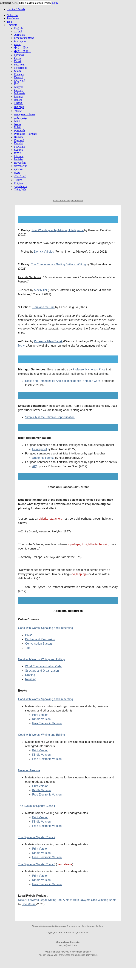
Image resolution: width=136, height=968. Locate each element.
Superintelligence (43, 457)
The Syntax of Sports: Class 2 (36, 837)
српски (18, 169)
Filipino (18, 183)
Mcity (21, 345)
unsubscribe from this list (85, 955)
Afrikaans (19, 34)
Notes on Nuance (29, 770)
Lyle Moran (29, 904)
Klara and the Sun (43, 307)
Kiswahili (19, 146)
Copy (55, 2)
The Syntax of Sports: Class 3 (36, 864)
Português (19, 130)
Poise (28, 635)
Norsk (17, 124)
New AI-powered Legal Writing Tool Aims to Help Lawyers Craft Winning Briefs (67, 899)
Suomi (17, 70)
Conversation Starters (38, 643)
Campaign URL (9, 2)
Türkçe (18, 179)
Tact (27, 647)
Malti (17, 120)
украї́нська (20, 186)
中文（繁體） (22, 51)
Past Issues (13, 18)
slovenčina (20, 162)
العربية (18, 31)
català (17, 44)
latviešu (18, 159)
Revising (30, 679)
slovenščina (20, 165)
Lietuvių (19, 156)
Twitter (16, 9)
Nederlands (20, 67)
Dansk (17, 61)
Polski (17, 127)
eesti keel (19, 64)
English (18, 28)
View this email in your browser (68, 200)
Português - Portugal (25, 133)
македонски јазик (24, 114)
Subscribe (12, 15)
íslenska (18, 96)
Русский (19, 140)
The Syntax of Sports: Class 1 (36, 805)
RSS (9, 21)
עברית (17, 153)
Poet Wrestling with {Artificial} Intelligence (58, 230)
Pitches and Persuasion (40, 639)
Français (19, 74)
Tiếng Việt (20, 189)
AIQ (34, 466)
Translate (12, 24)
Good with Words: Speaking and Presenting (45, 627)
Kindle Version (41, 719)
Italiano (18, 99)
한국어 (18, 110)
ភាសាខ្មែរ (19, 107)
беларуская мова (24, 37)
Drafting (30, 674)
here (101, 926)
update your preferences (58, 955)
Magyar (18, 86)
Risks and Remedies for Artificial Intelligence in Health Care (62, 380)
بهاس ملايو (20, 117)
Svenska (19, 149)
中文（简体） (22, 47)
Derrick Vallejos (44, 251)
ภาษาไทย (20, 176)
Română (19, 136)
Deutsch (18, 77)
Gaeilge (18, 90)
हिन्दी (16, 83)
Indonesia (19, 93)
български (20, 41)
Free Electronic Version (47, 723)
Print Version (40, 714)
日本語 (18, 103)
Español (18, 143)
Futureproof (39, 449)
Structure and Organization (42, 670)
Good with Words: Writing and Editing (41, 659)
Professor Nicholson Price (89, 369)
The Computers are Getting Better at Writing (58, 264)
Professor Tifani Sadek (48, 341)
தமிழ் (17, 172)
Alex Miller (40, 290)
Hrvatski (19, 54)
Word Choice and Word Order (43, 666)
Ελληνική (19, 80)
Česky (17, 58)
